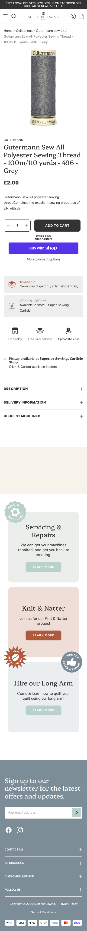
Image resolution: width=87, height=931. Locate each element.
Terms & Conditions (43, 912)
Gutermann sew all (50, 31)
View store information (26, 377)
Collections (24, 31)
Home (8, 31)
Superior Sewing (44, 903)
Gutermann (13, 140)
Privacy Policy (68, 903)
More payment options (43, 259)
